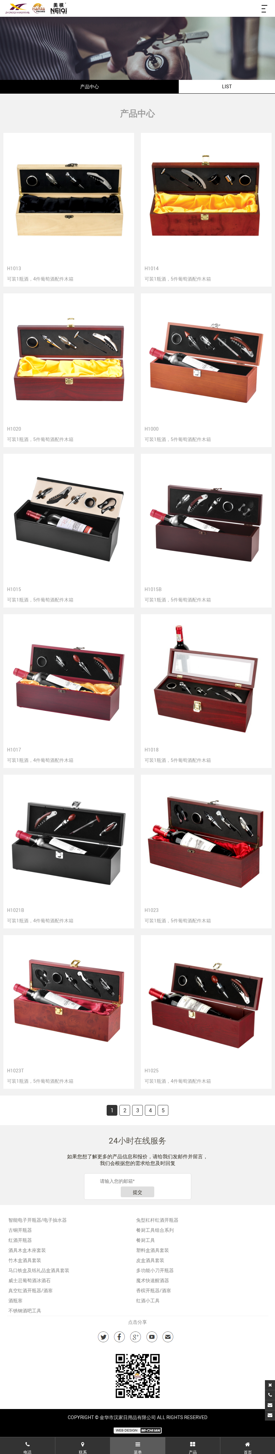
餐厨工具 (145, 1240)
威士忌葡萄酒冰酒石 (29, 1280)
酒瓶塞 (15, 1300)
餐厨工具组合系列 (155, 1230)
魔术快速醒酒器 (152, 1280)
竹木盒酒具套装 (24, 1260)
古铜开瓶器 (20, 1230)
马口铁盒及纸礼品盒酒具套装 (38, 1270)
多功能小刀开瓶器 (155, 1270)
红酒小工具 (148, 1300)
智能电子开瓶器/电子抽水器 (37, 1220)
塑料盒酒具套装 (152, 1250)
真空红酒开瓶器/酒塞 (30, 1290)
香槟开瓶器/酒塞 (153, 1290)
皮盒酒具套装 (150, 1260)
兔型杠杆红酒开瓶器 (157, 1220)
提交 (137, 1192)
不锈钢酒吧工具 (24, 1310)
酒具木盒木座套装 (27, 1250)
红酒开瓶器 (20, 1240)
